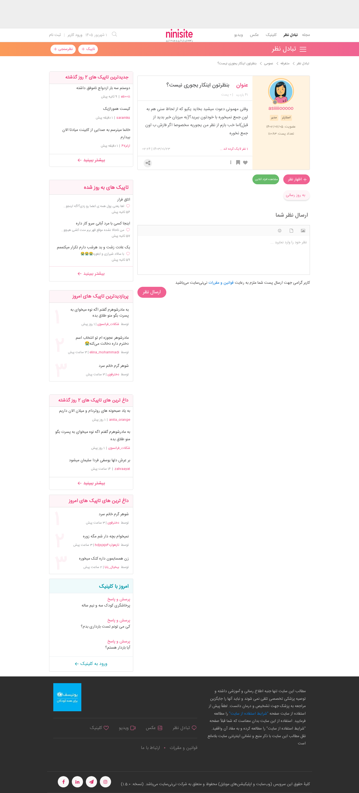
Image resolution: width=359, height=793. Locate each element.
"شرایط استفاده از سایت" (248, 713)
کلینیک (271, 35)
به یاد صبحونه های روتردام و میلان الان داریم (94, 411)
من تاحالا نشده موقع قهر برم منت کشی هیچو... (92, 230)
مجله (306, 35)
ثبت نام (55, 35)
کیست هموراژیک (116, 109)
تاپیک (90, 49)
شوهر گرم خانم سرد (114, 366)
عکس (254, 35)
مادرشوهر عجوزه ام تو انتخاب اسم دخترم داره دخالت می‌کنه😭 (102, 341)
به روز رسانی (295, 195)
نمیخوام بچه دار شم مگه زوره (106, 537)
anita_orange (119, 419)
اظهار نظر (295, 179)
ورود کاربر (75, 35)
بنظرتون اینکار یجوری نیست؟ (197, 85)
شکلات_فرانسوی (108, 324)
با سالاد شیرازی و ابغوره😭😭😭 (102, 254)
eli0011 (125, 96)
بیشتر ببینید (93, 160)
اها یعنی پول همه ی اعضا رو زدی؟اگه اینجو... (93, 206)
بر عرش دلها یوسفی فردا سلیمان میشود (99, 460)
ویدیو (238, 35)
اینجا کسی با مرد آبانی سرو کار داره (103, 224)
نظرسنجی (65, 49)
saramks (123, 117)
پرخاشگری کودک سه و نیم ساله (106, 605)
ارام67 (125, 145)
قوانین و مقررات (183, 748)
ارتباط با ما (150, 748)
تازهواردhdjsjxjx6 (107, 544)
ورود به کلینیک (93, 664)
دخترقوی (113, 374)
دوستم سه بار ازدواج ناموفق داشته (103, 88)
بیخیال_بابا (112, 567)
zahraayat (122, 468)
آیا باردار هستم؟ (117, 647)
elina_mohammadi (104, 352)
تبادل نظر (291, 35)
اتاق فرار (123, 200)
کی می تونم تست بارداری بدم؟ (105, 626)
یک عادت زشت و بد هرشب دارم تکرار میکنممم (93, 248)
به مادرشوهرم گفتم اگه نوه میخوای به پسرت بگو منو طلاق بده (99, 313)
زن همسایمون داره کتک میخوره (104, 559)
